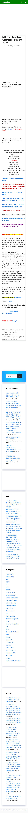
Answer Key (10, 577)
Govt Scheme (10, 592)
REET (7, 634)
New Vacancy (19, 330)
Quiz (7, 629)
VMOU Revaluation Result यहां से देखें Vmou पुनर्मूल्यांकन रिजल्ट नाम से (13, 556)
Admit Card (9, 574)
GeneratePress (23, 810)
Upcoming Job (10, 653)
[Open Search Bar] (21, 2)
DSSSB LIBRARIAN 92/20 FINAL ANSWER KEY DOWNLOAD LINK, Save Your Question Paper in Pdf (13, 766)
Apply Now (15, 321)
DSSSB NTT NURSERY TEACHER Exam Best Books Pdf (13, 699)
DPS (7, 587)
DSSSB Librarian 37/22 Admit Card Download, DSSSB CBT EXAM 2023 (13, 720)
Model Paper (10, 611)
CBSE (8, 584)
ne (7, 613)
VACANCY (11, 129)
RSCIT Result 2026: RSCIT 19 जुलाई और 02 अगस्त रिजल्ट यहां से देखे (12, 511)
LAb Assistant (10, 595)
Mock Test (9, 608)
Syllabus (9, 645)
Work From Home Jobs (13, 661)
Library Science (9, 330)
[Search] (19, 376)
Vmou (8, 658)
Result (8, 637)
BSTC (8, 582)
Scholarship (9, 642)
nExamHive (6, 2)
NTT (7, 621)
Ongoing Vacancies (12, 624)
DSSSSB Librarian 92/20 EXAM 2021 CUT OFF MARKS (13, 777)
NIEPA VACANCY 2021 (9, 192)
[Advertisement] (14, 21)
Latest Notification (12, 598)
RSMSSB (9, 640)
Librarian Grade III (11, 600)
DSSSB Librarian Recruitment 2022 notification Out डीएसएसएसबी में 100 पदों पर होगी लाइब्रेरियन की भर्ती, (13, 731)
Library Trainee (11, 605)
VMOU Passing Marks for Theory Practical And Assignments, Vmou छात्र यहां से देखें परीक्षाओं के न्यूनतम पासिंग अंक (14, 528)
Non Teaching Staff (12, 619)
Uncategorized (10, 650)
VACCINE (9, 655)
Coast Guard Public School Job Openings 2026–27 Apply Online (13, 395)
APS (7, 579)
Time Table (9, 647)
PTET (8, 626)
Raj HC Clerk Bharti (12, 632)
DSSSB (8, 590)
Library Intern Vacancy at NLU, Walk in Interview (13, 439)
